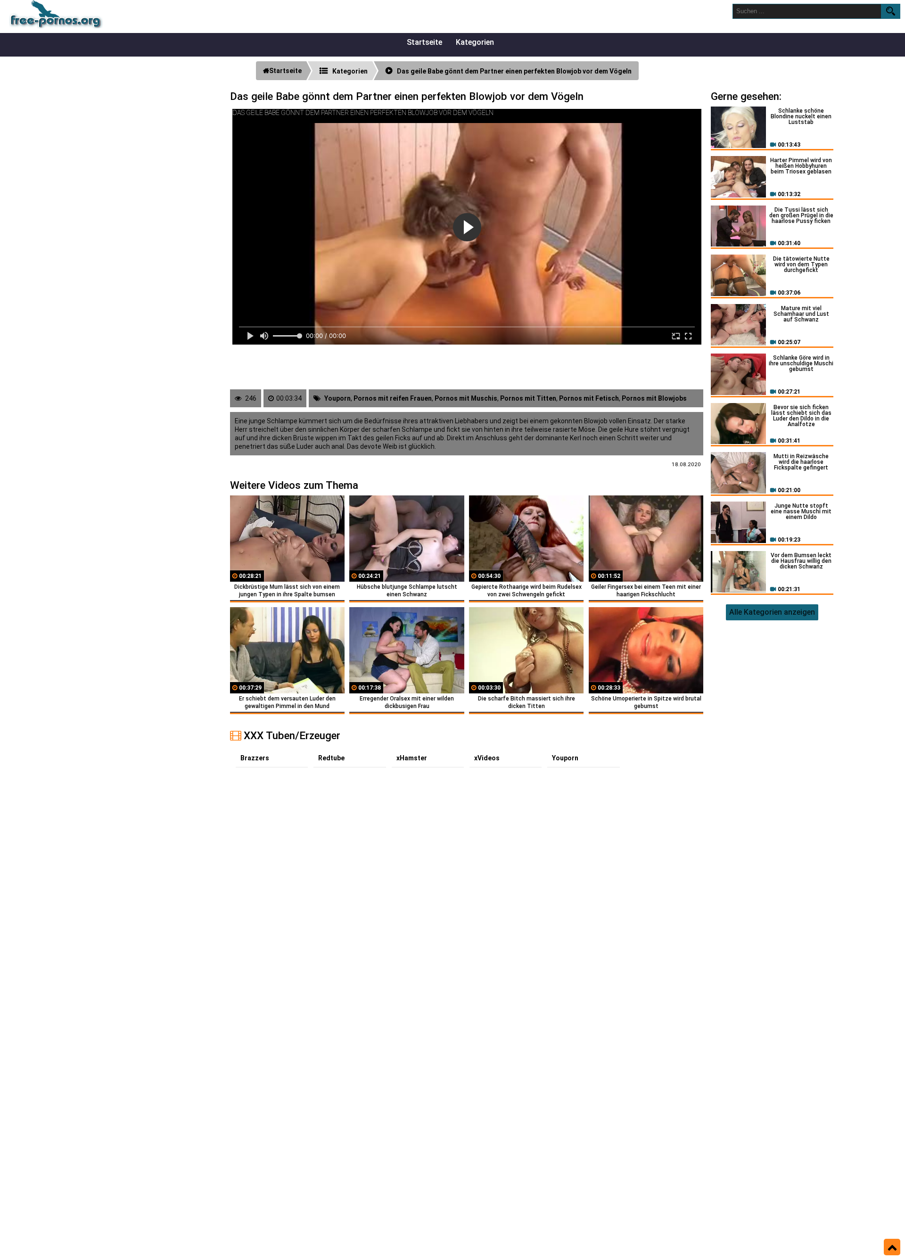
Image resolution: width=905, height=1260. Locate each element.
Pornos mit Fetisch (589, 398)
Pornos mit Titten (528, 398)
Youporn (337, 398)
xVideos (487, 758)
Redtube (331, 758)
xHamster (411, 758)
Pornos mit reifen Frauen (393, 398)
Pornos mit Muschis (466, 398)
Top (892, 1247)
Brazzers (254, 758)
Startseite (424, 42)
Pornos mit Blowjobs (654, 398)
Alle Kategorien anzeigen (772, 612)
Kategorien (475, 42)
